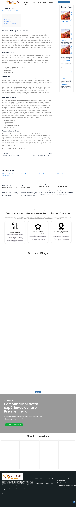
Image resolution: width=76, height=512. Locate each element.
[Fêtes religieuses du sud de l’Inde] (65, 72)
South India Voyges (7, 187)
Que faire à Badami (62, 184)
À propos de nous (38, 478)
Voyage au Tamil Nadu (49, 484)
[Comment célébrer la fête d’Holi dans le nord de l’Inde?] (65, 49)
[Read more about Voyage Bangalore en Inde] (47, 177)
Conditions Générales (39, 483)
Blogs (44, 2)
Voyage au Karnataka (50, 481)
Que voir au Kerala (65, 84)
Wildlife (15, 187)
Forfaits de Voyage (26, 3)
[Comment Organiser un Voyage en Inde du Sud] (65, 33)
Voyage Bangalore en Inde (46, 184)
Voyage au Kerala (49, 478)
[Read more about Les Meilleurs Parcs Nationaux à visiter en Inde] (10, 177)
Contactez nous (38, 481)
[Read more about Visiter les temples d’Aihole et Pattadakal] (29, 177)
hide (10, 15)
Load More (38, 392)
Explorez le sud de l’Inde (37, 3)
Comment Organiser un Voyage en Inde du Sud (18, 343)
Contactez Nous (50, 3)
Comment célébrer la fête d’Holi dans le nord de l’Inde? (21, 385)
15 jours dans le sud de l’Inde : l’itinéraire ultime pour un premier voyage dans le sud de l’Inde (32, 299)
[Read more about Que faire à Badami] (65, 177)
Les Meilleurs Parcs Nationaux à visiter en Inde (10, 184)
